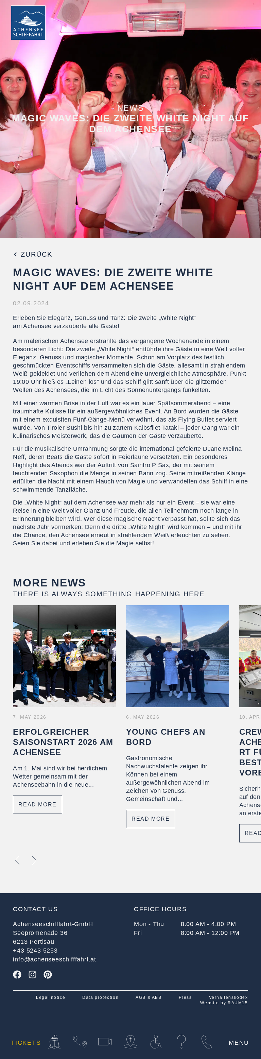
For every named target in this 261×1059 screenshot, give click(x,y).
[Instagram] (32, 974)
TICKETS (26, 1042)
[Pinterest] (48, 974)
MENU (239, 1042)
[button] (17, 860)
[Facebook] (17, 974)
